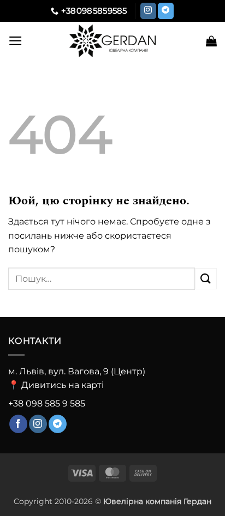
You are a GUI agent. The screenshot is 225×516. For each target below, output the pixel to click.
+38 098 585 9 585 (46, 403)
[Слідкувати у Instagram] (148, 11)
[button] (15, 41)
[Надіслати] (206, 278)
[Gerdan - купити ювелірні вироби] (112, 41)
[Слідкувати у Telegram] (166, 11)
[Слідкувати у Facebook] (18, 424)
